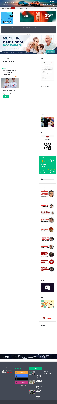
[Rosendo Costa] (47, 254)
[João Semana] (47, 230)
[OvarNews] (7, 18)
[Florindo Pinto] (47, 269)
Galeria (36, 27)
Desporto (9, 27)
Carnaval (25, 27)
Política (21, 27)
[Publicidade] (47, 126)
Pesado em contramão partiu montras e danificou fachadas (38, 393)
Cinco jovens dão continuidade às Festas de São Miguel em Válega (27, 8)
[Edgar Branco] (47, 194)
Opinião (32, 27)
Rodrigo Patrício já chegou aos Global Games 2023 (9, 72)
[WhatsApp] (47, 143)
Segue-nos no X (44, 325)
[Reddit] (47, 304)
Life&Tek (29, 27)
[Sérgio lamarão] (47, 239)
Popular (35, 368)
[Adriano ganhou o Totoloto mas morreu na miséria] (32, 373)
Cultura (12, 27)
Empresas (17, 27)
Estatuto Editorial (47, 371)
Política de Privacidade (48, 373)
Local (5, 27)
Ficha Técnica (46, 369)
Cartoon (40, 27)
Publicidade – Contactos (48, 375)
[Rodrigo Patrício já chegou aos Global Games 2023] (10, 83)
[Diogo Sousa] (47, 206)
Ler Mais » (6, 96)
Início (2, 27)
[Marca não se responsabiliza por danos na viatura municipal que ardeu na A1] (32, 382)
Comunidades (49, 27)
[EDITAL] (47, 71)
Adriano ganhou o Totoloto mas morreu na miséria (38, 374)
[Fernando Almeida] (47, 247)
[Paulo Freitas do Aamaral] (47, 220)
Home (4, 58)
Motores (44, 27)
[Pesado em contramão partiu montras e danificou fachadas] (32, 392)
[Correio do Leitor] (47, 262)
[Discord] (47, 287)
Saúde (54, 27)
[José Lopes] (47, 213)
